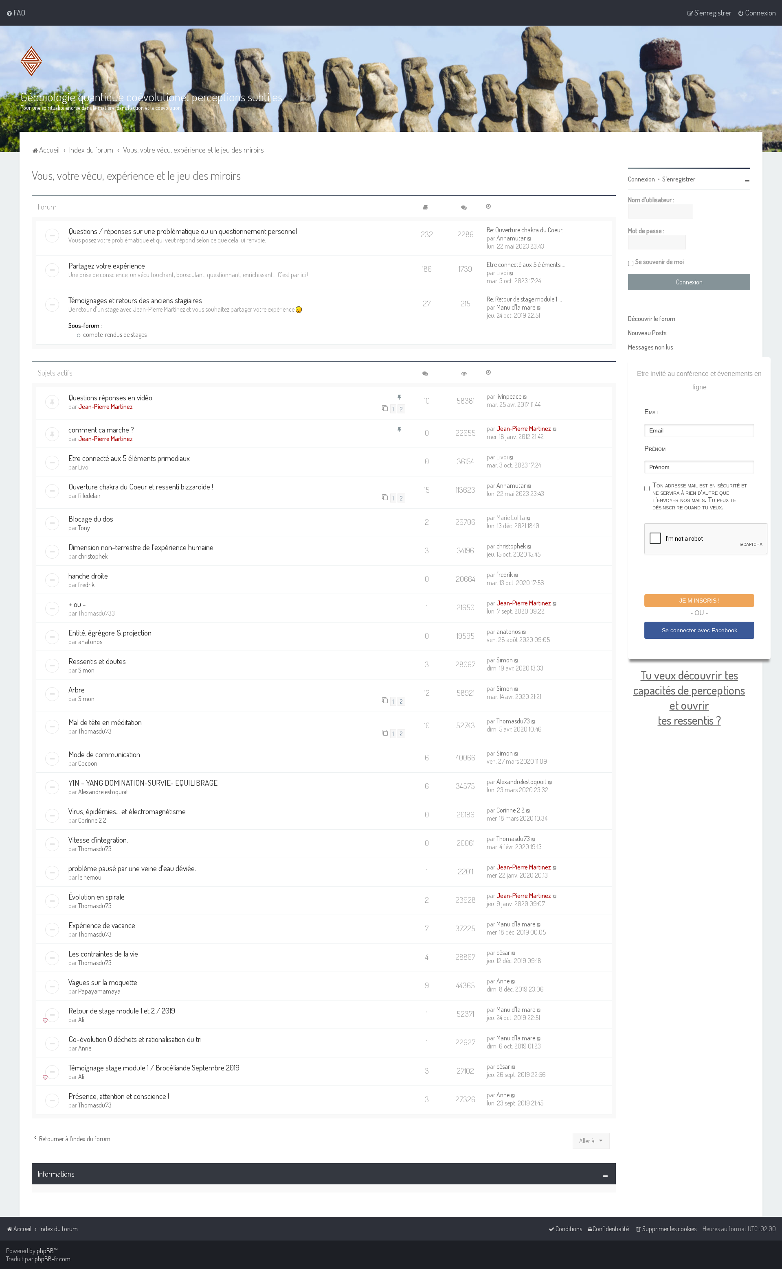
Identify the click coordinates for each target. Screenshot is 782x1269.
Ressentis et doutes (97, 661)
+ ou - (77, 604)
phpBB (45, 1251)
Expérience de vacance (101, 925)
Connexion (641, 179)
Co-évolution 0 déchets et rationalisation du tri (135, 1039)
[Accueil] (31, 61)
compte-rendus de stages (114, 334)
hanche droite (88, 575)
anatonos (90, 642)
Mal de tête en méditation (105, 722)
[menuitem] (15, 12)
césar (503, 952)
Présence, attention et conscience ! (118, 1096)
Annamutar (511, 238)
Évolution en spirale (96, 896)
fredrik (86, 585)
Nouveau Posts (647, 333)
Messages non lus (650, 347)
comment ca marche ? (101, 429)
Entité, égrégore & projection (110, 632)
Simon (86, 670)
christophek (93, 556)
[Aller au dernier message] (525, 396)
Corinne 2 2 (92, 820)
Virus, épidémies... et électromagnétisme (127, 811)
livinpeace (508, 396)
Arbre (76, 689)
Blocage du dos (90, 518)
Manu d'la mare (515, 307)
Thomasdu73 (95, 731)
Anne (503, 981)
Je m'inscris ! (699, 600)
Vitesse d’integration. (98, 839)
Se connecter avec (699, 630)
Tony (84, 528)
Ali (81, 1020)
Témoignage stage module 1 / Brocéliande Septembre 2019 (153, 1067)
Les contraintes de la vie (103, 953)
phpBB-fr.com (52, 1259)
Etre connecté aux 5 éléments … (526, 264)
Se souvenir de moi (659, 262)
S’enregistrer (678, 179)
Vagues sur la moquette (102, 982)
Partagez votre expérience (106, 265)
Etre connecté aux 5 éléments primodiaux (129, 458)
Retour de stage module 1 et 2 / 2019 (121, 1010)
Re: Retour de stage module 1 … (524, 299)
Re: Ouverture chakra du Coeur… (526, 230)
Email (651, 411)
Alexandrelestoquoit (103, 792)
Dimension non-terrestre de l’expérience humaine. (141, 547)
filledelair (89, 495)
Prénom (655, 448)
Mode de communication (104, 754)
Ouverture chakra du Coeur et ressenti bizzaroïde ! (140, 486)
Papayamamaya (99, 991)
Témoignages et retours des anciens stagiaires (135, 300)
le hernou (89, 877)
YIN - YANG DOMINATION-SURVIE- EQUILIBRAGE (142, 783)
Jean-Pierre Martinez (105, 406)
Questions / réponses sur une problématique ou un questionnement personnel (182, 231)
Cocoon (87, 763)
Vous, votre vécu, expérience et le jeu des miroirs (136, 175)
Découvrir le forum (651, 319)
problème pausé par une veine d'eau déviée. (132, 868)
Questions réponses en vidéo (110, 397)
